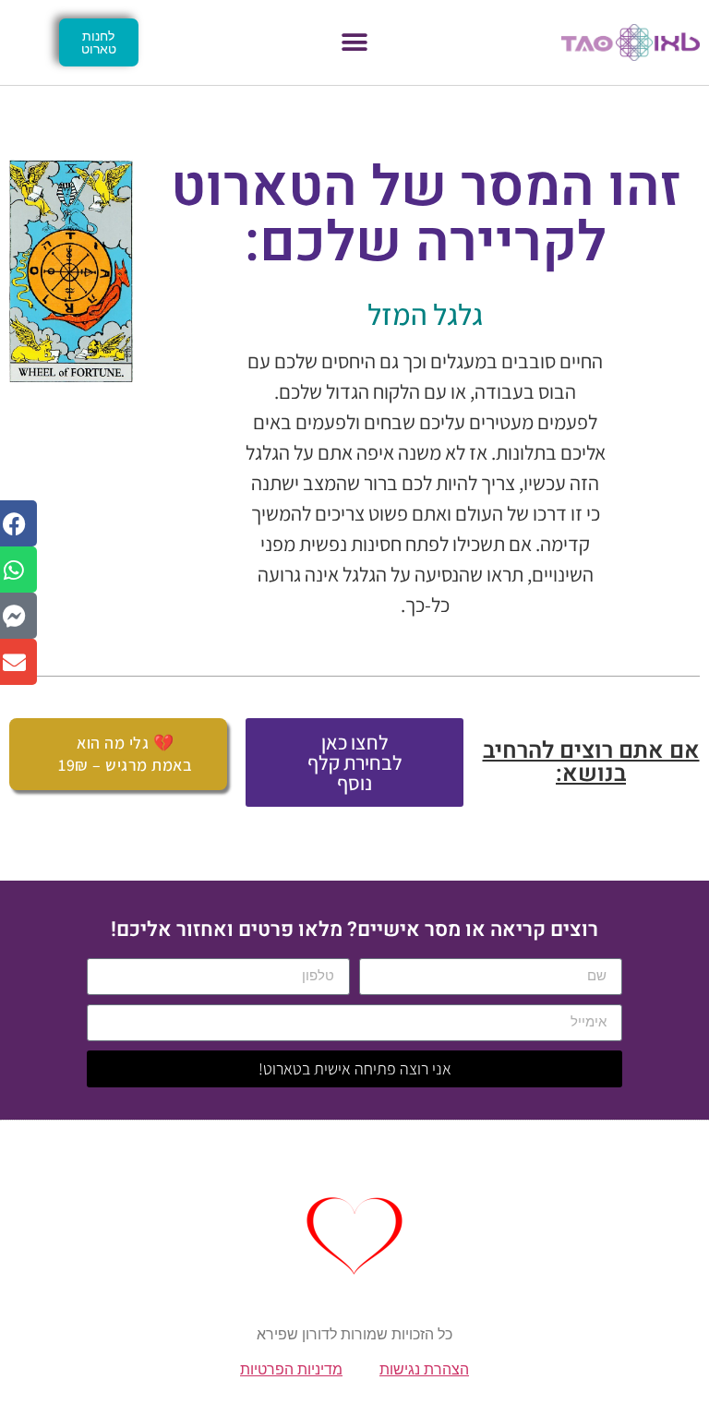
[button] (355, 43)
